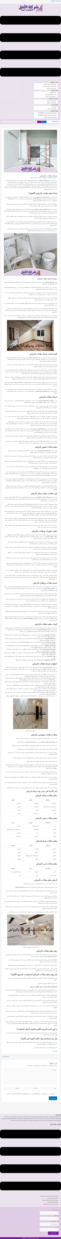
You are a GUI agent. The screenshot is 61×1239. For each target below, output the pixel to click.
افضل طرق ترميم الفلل (52, 1198)
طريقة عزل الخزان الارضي (52, 1202)
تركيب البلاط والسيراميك (51, 94)
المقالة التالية (5, 1056)
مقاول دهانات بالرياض (52, 100)
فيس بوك (55, 1051)
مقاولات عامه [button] (55, 105)
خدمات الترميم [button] (54, 90)
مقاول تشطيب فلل (52, 109)
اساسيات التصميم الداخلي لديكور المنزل (49, 1196)
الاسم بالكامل (56, 1210)
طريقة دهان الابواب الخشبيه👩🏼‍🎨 (51, 1204)
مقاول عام (54, 107)
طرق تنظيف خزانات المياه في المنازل (50, 1200)
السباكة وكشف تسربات (51, 96)
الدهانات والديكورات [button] (53, 98)
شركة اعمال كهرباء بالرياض (50, 117)
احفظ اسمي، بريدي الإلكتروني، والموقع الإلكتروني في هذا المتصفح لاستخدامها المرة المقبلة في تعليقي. (31, 1093)
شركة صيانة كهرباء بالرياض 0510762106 (47, 113)
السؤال (57, 1227)
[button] (30, 46)
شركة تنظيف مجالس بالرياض (50, 86)
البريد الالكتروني (55, 1221)
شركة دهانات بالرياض (52, 103)
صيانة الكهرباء (53, 92)
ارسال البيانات (53, 1233)
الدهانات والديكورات (46, 177)
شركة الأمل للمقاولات (56, 0)
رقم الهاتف (56, 1215)
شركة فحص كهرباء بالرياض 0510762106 (47, 115)
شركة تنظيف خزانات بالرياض (50, 84)
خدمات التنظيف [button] (54, 82)
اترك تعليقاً (54, 177)
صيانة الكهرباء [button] (54, 111)
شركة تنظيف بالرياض (52, 88)
